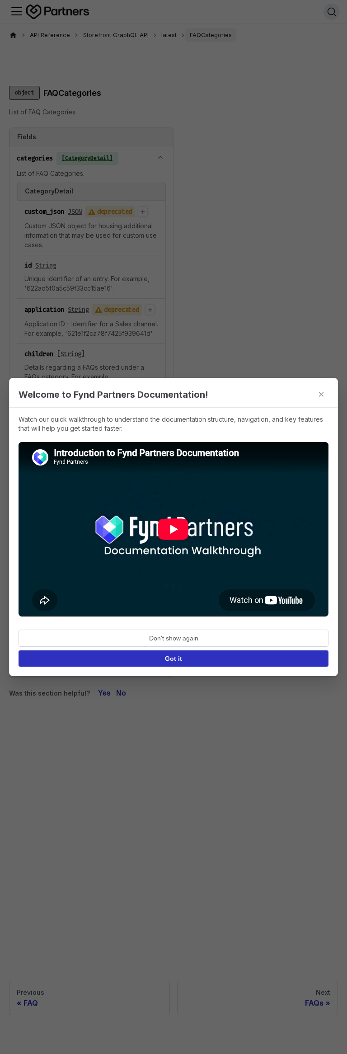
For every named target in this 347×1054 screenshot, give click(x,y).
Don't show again (173, 638)
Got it (173, 658)
